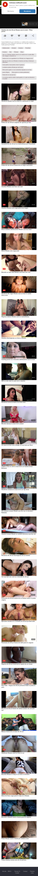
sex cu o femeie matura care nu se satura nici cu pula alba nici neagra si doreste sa (18, 55)
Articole (4, 871)
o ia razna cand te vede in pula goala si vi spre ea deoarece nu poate (18, 78)
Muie (22, 52)
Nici (11, 52)
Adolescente (6, 48)
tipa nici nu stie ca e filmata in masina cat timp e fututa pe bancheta (18, 61)
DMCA (9, 871)
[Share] (33, 36)
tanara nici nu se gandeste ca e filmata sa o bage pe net (18, 58)
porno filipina (6, 72)
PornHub (27, 48)
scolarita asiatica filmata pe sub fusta (13, 67)
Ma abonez (27, 11)
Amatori (14, 48)
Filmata (16, 52)
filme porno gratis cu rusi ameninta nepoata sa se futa (17, 69)
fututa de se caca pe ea (9, 74)
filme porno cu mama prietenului (20, 72)
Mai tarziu (10, 11)
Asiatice (21, 48)
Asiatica (5, 52)
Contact (25, 871)
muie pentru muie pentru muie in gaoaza (13, 64)
